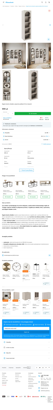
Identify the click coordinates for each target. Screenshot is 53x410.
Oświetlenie (4, 376)
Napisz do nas (44, 388)
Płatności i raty (18, 376)
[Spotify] (49, 367)
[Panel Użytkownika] (45, 2)
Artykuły (25, 367)
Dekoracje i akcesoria (4, 383)
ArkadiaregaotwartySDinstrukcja (11, 255)
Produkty (4, 367)
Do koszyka (8, 196)
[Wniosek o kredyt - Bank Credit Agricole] (43, 396)
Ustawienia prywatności (31, 386)
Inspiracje (11, 367)
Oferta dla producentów (31, 379)
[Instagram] (43, 367)
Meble (3, 375)
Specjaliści (18, 367)
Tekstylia (4, 378)
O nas (29, 375)
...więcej (44, 336)
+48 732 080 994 (45, 376)
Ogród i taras (5, 380)
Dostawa (17, 375)
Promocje (4, 385)
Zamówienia (18, 373)
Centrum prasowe (32, 376)
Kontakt (30, 388)
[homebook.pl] (9, 2)
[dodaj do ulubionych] (49, 10)
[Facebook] (36, 367)
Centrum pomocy (45, 390)
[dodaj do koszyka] (8, 271)
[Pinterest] (46, 367)
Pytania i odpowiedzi (17, 381)
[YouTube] (40, 367)
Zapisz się (26, 332)
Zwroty (16, 378)
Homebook (30, 373)
